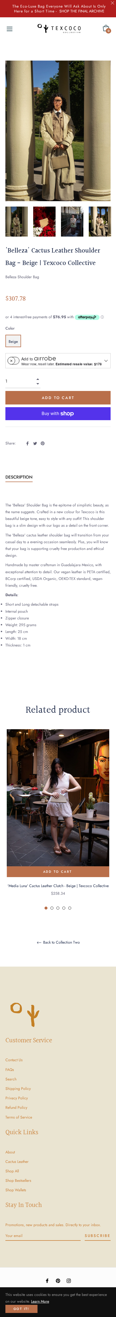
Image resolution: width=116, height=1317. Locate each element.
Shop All (12, 1171)
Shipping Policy (18, 1088)
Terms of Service (18, 1117)
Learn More (40, 1301)
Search (10, 1079)
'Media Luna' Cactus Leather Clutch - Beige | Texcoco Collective (58, 885)
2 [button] (51, 908)
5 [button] (69, 908)
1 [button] (46, 908)
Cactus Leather (17, 1161)
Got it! (21, 1308)
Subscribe (98, 1235)
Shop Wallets (15, 1190)
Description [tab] (19, 477)
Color (10, 328)
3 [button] (57, 908)
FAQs (9, 1069)
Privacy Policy (16, 1098)
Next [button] (106, 221)
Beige (13, 341)
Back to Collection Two (61, 942)
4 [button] (63, 908)
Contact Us (14, 1060)
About (10, 1152)
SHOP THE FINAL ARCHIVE (81, 11)
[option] (58, 819)
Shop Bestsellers (18, 1180)
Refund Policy (16, 1107)
